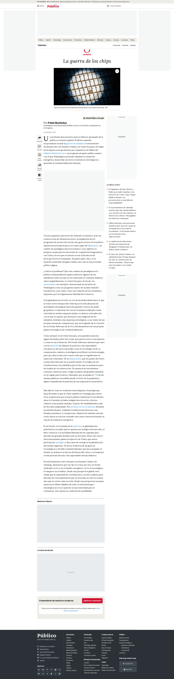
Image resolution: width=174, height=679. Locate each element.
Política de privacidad (108, 670)
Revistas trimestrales (92, 660)
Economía (124, 40)
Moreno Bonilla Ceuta (53, 1)
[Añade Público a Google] (38, 669)
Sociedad (69, 645)
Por (55, 122)
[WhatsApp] (55, 673)
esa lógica (60, 442)
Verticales (88, 635)
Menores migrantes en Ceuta (68, 1)
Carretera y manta (90, 655)
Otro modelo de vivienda (92, 665)
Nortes (104, 645)
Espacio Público (107, 638)
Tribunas (42, 45)
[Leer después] (39, 154)
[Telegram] (47, 673)
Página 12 (105, 658)
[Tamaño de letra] (39, 165)
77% (96, 375)
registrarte (74, 611)
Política (41, 40)
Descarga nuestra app (127, 658)
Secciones (70, 635)
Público (46, 635)
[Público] (53, 6)
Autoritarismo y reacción (92, 670)
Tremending (57, 40)
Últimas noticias (71, 670)
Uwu (85, 643)
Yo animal (87, 653)
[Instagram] (59, 669)
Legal (104, 662)
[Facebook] (47, 669)
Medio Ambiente (89, 40)
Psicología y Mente (90, 645)
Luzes (103, 655)
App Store (129, 669)
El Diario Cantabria (107, 640)
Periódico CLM (106, 643)
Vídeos (68, 665)
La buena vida (88, 640)
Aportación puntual (46, 652)
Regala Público (45, 655)
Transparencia (123, 640)
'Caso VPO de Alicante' (84, 1)
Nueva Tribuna (106, 648)
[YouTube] (38, 673)
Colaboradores (107, 635)
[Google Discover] (43, 669)
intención (54, 345)
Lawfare (86, 663)
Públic (68, 663)
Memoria (100, 40)
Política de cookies (108, 668)
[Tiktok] (43, 673)
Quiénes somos (124, 638)
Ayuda (41, 661)
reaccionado (49, 284)
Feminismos (78, 40)
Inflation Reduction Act (55, 153)
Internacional (67, 40)
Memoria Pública (71, 653)
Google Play (129, 663)
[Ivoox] (59, 673)
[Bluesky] (55, 669)
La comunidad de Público (49, 658)
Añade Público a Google (95, 118)
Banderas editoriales (128, 645)
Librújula (104, 653)
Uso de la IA (125, 650)
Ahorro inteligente (89, 648)
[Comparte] (39, 137)
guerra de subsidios (75, 143)
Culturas (108, 40)
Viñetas (133, 45)
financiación (75, 358)
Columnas (116, 45)
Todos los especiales (90, 673)
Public (132, 40)
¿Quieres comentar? (92, 601)
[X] (51, 669)
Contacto (122, 653)
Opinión (48, 40)
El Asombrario (106, 650)
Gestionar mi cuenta (47, 646)
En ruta (86, 650)
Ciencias (116, 40)
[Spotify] (51, 673)
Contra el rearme (89, 668)
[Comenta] (39, 146)
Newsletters (44, 649)
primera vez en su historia (83, 406)
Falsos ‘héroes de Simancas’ (122, 1)
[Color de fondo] (39, 175)
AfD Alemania (95, 1)
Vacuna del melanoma (106, 1)
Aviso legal (105, 665)
